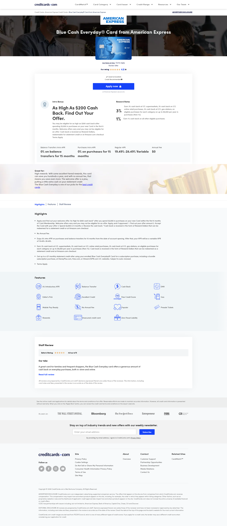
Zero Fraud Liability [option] (129, 318)
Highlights (39, 204)
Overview (127, 459)
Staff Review (65, 204)
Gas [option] (162, 297)
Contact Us (144, 472)
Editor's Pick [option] (48, 297)
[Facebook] (48, 469)
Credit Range (143, 4)
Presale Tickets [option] (167, 307)
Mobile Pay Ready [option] (50, 307)
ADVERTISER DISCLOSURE (182, 12)
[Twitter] (41, 469)
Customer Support (148, 459)
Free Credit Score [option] (128, 297)
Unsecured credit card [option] (91, 318)
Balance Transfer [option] (89, 286)
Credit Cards (39, 12)
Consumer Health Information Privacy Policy (93, 469)
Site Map (79, 475)
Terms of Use (80, 472)
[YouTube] (63, 469)
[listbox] (113, 304)
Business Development (149, 465)
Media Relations (147, 469)
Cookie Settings (81, 462)
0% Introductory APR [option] (51, 286)
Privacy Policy (136, 438)
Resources (163, 4)
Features (52, 204)
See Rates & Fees (108, 63)
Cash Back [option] (125, 286)
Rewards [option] (46, 318)
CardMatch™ (81, 4)
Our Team (181, 4)
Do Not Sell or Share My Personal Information (94, 465)
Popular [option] (124, 307)
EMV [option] (163, 286)
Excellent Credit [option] (88, 297)
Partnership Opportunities (151, 462)
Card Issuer (122, 4)
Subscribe (147, 432)
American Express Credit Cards (56, 12)
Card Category (100, 4)
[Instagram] (56, 469)
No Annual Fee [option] (88, 307)
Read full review (46, 374)
